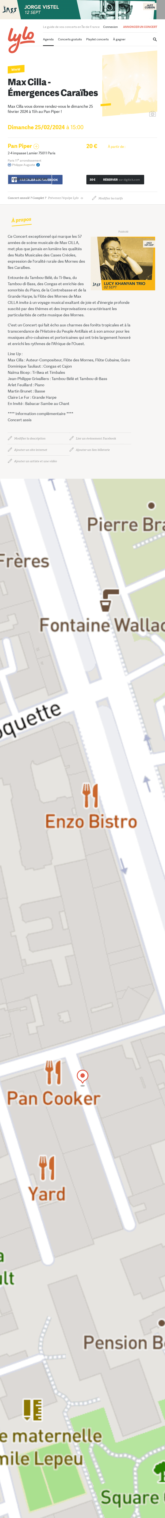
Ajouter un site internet (30, 450)
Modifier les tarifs (110, 198)
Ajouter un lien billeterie (93, 450)
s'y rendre (30, 179)
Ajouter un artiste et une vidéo (35, 461)
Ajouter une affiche (133, 114)
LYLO (21, 40)
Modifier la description (30, 438)
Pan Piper (20, 146)
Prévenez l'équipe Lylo (43, 198)
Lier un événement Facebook (96, 438)
